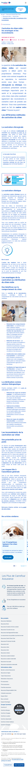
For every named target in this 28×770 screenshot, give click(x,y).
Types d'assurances (6, 675)
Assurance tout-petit (6, 661)
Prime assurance (5, 684)
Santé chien (16, 16)
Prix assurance (4, 681)
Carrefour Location (5, 716)
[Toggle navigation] (26, 3)
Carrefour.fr (4, 707)
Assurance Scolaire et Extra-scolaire (10, 626)
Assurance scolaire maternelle (8, 658)
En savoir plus (20, 9)
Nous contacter (4, 699)
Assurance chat (5, 644)
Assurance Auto (5, 624)
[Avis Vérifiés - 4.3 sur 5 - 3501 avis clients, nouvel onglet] (19, 709)
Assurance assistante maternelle (9, 664)
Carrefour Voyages (5, 713)
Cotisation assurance (6, 693)
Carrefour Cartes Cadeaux (7, 721)
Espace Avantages (5, 702)
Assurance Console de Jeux (8, 629)
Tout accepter (19, 765)
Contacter (6, 39)
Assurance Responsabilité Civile (8, 690)
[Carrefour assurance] (6, 3)
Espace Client (4, 696)
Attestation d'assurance (7, 678)
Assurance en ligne (5, 672)
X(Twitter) (22, 39)
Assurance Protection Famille (8, 641)
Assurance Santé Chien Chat (13, 14)
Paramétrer (8, 765)
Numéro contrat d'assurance (8, 670)
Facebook (14, 39)
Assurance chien (7, 16)
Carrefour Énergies (5, 724)
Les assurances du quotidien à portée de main (12, 635)
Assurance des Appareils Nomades (9, 632)
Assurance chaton (5, 653)
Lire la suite (8, 557)
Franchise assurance (6, 687)
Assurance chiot (5, 650)
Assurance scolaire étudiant (8, 655)
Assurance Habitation (6, 621)
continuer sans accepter (9, 731)
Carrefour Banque (5, 710)
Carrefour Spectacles (6, 719)
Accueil (2, 14)
